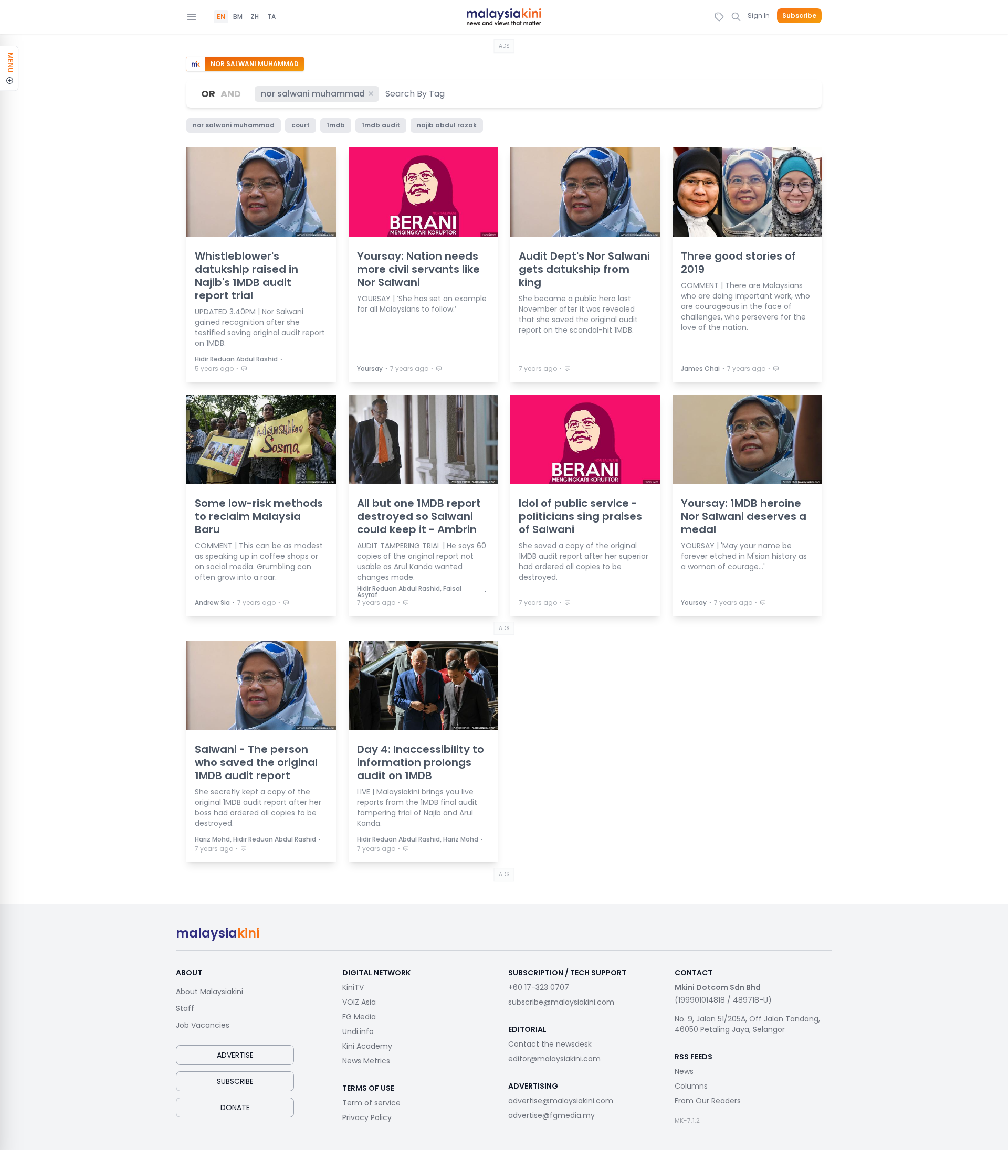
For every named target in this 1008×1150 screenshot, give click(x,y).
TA (271, 17)
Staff (185, 1008)
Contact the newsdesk (550, 1044)
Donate (235, 1107)
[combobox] (415, 94)
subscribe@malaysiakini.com (561, 1002)
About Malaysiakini (209, 991)
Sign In (759, 15)
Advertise (235, 1055)
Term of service (371, 1103)
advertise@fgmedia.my (551, 1115)
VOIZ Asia (359, 1002)
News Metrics (366, 1061)
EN (221, 17)
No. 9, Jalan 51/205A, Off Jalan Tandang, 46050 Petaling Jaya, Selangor (747, 1024)
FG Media (359, 1016)
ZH (254, 17)
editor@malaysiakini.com (554, 1058)
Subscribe (799, 16)
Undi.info (358, 1031)
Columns (691, 1086)
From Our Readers (708, 1100)
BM (238, 17)
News (684, 1071)
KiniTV (353, 987)
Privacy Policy (367, 1117)
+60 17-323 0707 (538, 987)
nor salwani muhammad (313, 94)
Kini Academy (367, 1046)
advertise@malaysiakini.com (560, 1100)
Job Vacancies (202, 1025)
